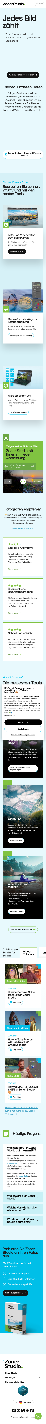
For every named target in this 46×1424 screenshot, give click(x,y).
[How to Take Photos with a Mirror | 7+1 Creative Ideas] (23, 1021)
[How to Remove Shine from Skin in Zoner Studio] (23, 974)
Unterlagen (10, 1378)
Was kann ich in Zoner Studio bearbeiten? (20, 1220)
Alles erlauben (23, 722)
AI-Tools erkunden (17, 911)
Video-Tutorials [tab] (28, 953)
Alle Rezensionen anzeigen (23, 528)
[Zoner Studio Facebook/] (14, 1410)
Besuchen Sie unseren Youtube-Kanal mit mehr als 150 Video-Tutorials (21, 1110)
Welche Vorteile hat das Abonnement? (22, 1209)
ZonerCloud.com (28, 1417)
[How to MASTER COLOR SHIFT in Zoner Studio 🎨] (23, 1068)
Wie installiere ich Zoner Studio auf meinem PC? (21, 1149)
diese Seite (23, 1176)
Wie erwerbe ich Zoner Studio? (21, 1197)
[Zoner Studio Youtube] (18, 1410)
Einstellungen (23, 729)
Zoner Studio (11, 1373)
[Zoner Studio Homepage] (13, 3)
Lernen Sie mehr (10, 715)
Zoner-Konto (12, 1163)
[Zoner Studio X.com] (23, 1410)
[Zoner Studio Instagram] (27, 1410)
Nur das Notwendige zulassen (23, 735)
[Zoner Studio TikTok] (32, 1410)
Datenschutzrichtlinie (14, 1382)
